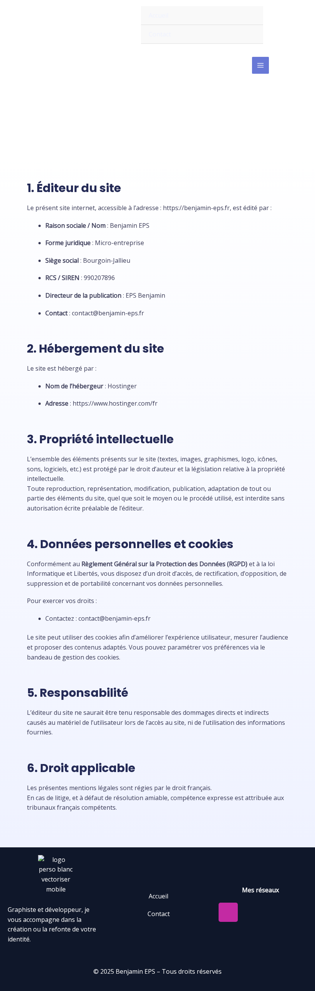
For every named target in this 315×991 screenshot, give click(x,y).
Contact (160, 34)
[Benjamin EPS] (67, 25)
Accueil (158, 15)
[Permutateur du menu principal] (260, 65)
